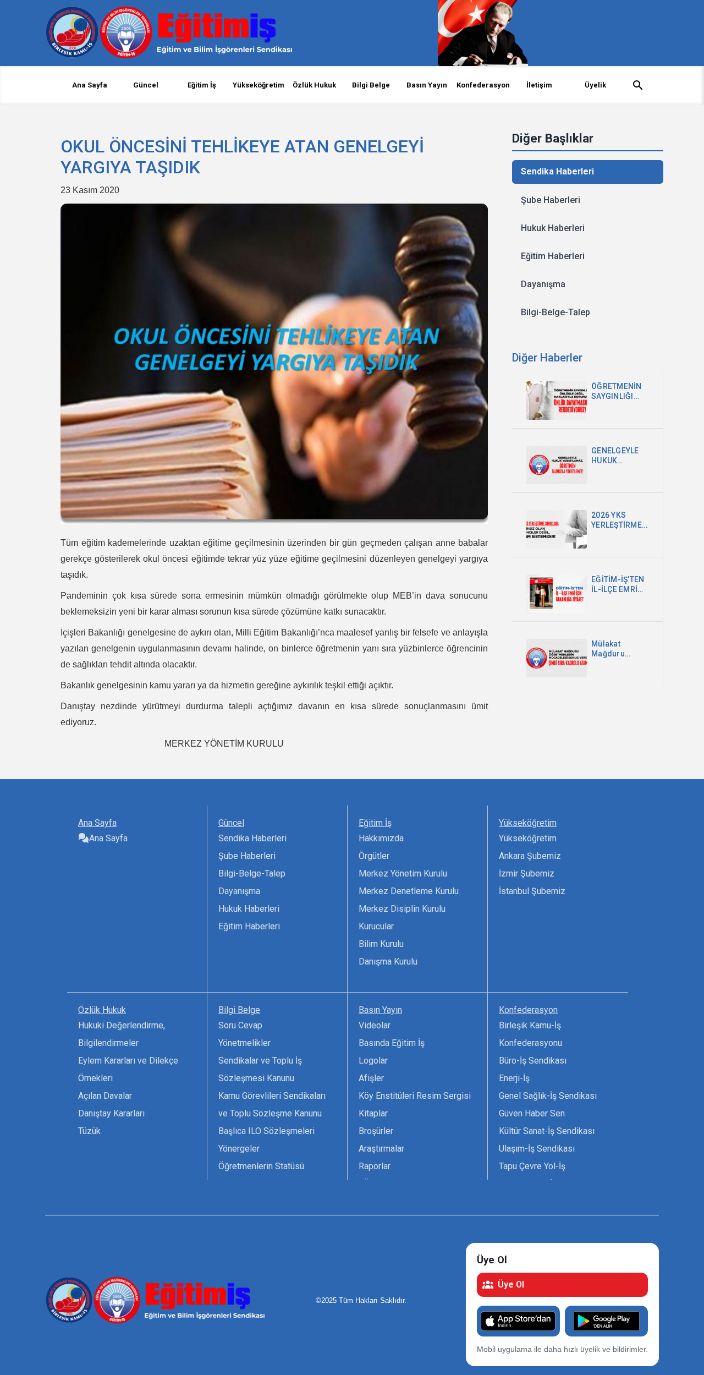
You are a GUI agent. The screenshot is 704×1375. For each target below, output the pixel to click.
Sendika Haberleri (557, 171)
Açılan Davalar (105, 1096)
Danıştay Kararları (111, 1113)
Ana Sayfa (89, 85)
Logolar (373, 1060)
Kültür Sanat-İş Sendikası (547, 1131)
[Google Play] (606, 1321)
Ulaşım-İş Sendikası (537, 1148)
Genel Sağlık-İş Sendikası (548, 1096)
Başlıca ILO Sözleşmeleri (266, 1131)
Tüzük (89, 1131)
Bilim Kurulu (381, 944)
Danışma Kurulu (388, 961)
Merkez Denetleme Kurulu (409, 891)
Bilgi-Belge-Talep (555, 312)
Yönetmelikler (244, 1043)
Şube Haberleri (550, 200)
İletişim (539, 85)
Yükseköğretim (528, 838)
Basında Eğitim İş (392, 1043)
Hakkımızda (381, 838)
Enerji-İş (514, 1078)
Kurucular (376, 926)
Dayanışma (543, 284)
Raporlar (375, 1166)
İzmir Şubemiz (526, 873)
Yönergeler (239, 1148)
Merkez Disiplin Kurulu (402, 908)
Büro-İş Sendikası (532, 1060)
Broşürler (376, 1131)
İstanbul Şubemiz (532, 891)
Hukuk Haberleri (553, 228)
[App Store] (518, 1321)
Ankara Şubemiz (530, 856)
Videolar (375, 1025)
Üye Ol (511, 1284)
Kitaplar (373, 1113)
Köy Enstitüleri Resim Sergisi (415, 1096)
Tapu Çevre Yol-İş (532, 1166)
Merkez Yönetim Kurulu (403, 873)
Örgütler (374, 856)
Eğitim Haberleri (553, 256)
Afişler (371, 1078)
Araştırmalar (381, 1148)
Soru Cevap (240, 1025)
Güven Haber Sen (532, 1113)
